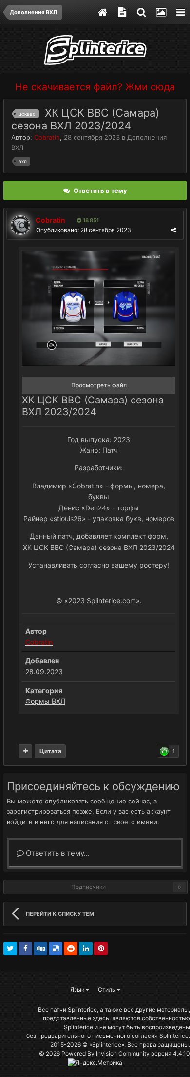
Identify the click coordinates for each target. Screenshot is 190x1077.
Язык (78, 989)
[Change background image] (161, 12)
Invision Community (123, 1053)
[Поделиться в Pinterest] (101, 948)
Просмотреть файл (99, 385)
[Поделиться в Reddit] (70, 948)
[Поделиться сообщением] (173, 229)
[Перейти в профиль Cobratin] (20, 225)
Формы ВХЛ (45, 701)
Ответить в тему (100, 190)
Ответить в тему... (57, 853)
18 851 (90, 220)
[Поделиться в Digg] (40, 948)
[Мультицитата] (25, 751)
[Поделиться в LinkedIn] (86, 948)
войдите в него (31, 821)
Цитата (50, 751)
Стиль (107, 989)
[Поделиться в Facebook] (25, 948)
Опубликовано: (83, 229)
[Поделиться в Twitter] (10, 948)
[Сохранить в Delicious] (55, 948)
